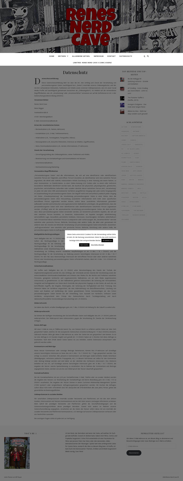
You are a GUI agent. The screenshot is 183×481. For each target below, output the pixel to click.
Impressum (99, 56)
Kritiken (62, 56)
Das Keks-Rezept (97, 245)
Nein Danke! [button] (84, 245)
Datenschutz (125, 56)
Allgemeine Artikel (81, 56)
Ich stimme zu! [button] (107, 240)
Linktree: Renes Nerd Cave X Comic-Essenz (92, 63)
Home (51, 56)
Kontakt (111, 56)
